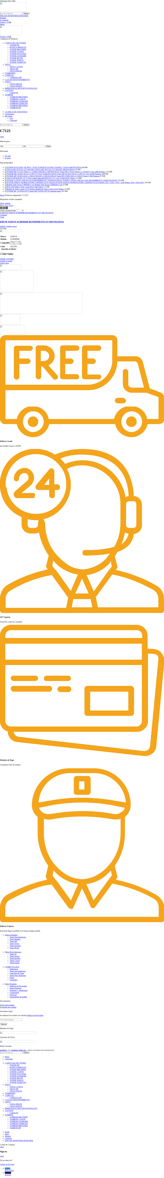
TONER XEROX (17, 60)
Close (2, 217)
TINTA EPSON (16, 71)
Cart (11, 118)
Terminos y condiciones (19, 990)
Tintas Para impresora (18, 976)
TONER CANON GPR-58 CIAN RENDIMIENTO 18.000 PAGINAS (90, 180)
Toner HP (13, 941)
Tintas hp (13, 954)
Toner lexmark (15, 946)
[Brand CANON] (10, 324)
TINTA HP (14, 69)
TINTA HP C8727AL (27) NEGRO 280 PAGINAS (55, 170)
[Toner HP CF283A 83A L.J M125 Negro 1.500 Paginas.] (30, 176)
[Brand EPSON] (41, 313)
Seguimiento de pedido (18, 997)
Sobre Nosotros (11, 984)
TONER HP (14, 45)
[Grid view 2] (1, 208)
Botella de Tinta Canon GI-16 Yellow (50, 189)
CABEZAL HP (16, 77)
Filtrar (48, 146)
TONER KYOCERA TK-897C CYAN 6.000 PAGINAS (60, 167)
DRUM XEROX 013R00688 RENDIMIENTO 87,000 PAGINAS (32, 222)
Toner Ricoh (14, 948)
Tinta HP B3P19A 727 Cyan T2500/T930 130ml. (56, 178)
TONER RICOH (16, 58)
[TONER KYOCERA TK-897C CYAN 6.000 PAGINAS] (21, 167)
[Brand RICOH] (10, 269)
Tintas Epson (14, 956)
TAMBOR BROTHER (19, 97)
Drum (12, 978)
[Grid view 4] (7, 208)
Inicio (2, 195)
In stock (8, 158)
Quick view (4, 263)
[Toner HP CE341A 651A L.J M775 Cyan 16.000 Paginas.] (31, 174)
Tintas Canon (15, 961)
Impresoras (14, 969)
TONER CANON (17, 52)
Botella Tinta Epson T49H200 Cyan (49, 185)
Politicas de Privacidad (18, 986)
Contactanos (14, 993)
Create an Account (7, 1164)
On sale (8, 156)
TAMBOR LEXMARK (19, 101)
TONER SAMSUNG (18, 62)
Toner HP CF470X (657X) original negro (45, 191)
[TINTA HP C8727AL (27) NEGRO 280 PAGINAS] (20, 170)
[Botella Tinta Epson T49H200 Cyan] (20, 185)
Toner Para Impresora (18, 937)
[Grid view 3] (4, 208)
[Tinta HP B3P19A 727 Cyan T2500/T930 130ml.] (21, 178)
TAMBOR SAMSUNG (19, 103)
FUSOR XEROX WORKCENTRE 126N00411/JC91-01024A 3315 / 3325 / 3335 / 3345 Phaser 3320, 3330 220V (100, 183)
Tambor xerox (11, 226)
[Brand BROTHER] (12, 334)
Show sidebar (5, 203)
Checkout (13, 120)
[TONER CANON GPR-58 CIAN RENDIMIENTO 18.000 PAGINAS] (33, 180)
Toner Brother (15, 939)
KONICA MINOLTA (18, 47)
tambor (2, 226)
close (2, 137)
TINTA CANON (16, 67)
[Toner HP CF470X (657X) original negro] (17, 191)
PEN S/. (8, 1174)
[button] (6, 261)
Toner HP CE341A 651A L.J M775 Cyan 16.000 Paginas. (79, 174)
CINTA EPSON (16, 84)
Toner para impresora (18, 971)
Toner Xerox (14, 944)
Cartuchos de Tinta (17, 973)
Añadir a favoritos (7, 259)
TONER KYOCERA (18, 54)
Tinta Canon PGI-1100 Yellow (32, 187)
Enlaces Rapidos (11, 935)
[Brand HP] (16, 291)
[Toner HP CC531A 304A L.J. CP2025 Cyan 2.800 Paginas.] (32, 172)
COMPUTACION (12, 967)
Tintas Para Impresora (13, 952)
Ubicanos (13, 995)
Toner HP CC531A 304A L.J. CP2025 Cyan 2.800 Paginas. (83, 172)
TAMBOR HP (15, 108)
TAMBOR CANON (17, 99)
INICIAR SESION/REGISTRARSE (19, 1141)
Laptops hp (14, 93)
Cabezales (13, 980)
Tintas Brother (15, 958)
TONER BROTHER (18, 49)
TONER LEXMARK (18, 56)
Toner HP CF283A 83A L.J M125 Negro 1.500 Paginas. (78, 176)
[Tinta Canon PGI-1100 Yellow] (12, 187)
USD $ (9, 1169)
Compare (3, 215)
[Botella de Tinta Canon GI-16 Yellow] (20, 189)
